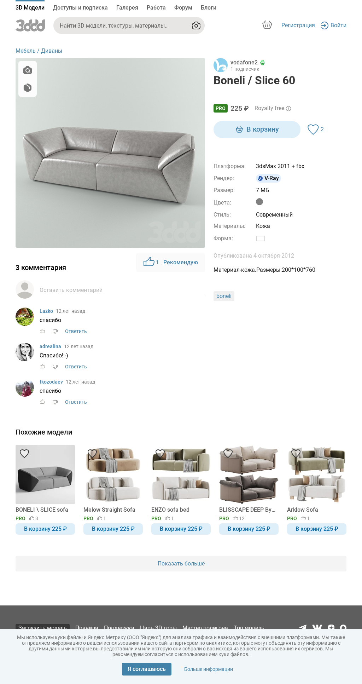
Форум (183, 7)
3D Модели (30, 7)
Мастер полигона (205, 628)
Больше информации (208, 669)
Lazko (46, 311)
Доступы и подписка (80, 7)
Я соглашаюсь (147, 669)
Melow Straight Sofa (109, 509)
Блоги (208, 7)
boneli (224, 296)
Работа (156, 7)
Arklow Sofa (302, 509)
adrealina (50, 346)
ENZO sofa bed (170, 509)
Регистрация (298, 25)
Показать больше (181, 563)
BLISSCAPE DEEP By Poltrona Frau (247, 509)
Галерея (127, 7)
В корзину (262, 129)
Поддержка (119, 628)
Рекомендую (177, 262)
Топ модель (249, 628)
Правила (86, 628)
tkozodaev (51, 382)
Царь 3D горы (158, 628)
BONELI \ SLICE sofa (42, 509)
